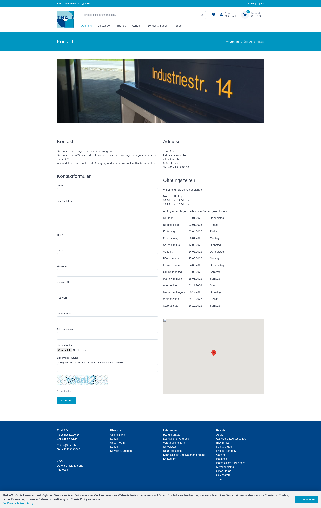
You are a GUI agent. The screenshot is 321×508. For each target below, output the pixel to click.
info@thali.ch (68, 445)
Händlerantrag (171, 434)
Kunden (136, 25)
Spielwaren (223, 475)
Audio (219, 434)
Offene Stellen (118, 434)
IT (257, 3)
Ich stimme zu (307, 499)
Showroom (169, 458)
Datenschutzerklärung (70, 465)
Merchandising (225, 467)
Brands (121, 25)
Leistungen (104, 25)
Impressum (63, 469)
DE (247, 3)
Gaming (221, 454)
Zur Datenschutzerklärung (18, 503)
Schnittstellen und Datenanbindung (184, 454)
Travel (220, 479)
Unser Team (117, 442)
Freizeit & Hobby (226, 450)
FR (252, 3)
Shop (178, 25)
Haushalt (221, 458)
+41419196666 (71, 449)
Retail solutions (172, 450)
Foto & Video (224, 446)
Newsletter (169, 446)
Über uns (86, 25)
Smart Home (223, 471)
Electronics (223, 442)
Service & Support (158, 25)
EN (262, 3)
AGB (60, 461)
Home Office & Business (230, 462)
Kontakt (114, 438)
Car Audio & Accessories (231, 438)
